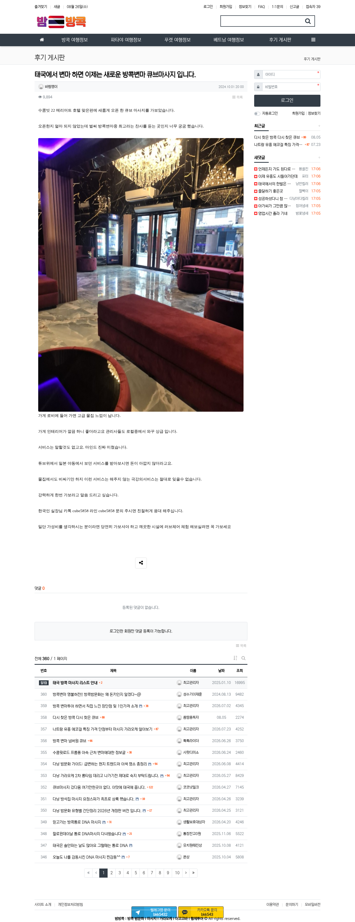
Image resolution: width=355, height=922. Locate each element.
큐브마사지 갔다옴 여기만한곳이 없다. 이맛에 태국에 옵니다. (99, 787)
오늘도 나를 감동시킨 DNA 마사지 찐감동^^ (86, 857)
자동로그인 (270, 113)
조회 (239, 671)
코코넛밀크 (190, 787)
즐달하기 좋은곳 (270, 191)
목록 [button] (239, 97)
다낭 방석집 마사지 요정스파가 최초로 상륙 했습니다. (93, 799)
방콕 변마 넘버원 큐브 (69, 741)
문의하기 (292, 905)
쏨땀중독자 (190, 717)
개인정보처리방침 (70, 905)
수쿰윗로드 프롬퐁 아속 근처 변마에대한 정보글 (89, 752)
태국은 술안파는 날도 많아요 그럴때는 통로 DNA (90, 845)
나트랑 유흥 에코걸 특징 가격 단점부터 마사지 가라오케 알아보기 (102, 729)
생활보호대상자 (193, 822)
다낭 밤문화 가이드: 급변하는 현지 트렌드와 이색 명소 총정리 (100, 764)
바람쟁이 (50, 87)
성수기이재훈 (192, 694)
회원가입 (226, 7)
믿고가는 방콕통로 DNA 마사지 (77, 822)
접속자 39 (313, 7)
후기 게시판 (312, 59)
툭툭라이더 (190, 741)
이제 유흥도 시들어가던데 (277, 176)
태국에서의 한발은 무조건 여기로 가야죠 (275, 184)
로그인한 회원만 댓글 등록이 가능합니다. (141, 631)
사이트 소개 (43, 905)
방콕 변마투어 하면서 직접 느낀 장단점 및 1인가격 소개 (95, 706)
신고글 (294, 7)
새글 (57, 7)
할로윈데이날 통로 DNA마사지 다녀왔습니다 (87, 834)
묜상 (185, 857)
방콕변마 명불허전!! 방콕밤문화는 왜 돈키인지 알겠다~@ (97, 694)
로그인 (208, 7)
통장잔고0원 (191, 834)
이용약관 (272, 905)
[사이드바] (313, 40)
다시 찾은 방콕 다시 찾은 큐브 (75, 717)
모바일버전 (312, 905)
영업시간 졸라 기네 (272, 213)
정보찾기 (245, 7)
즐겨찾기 (41, 7)
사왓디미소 (190, 752)
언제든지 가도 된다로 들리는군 (277, 169)
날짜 (221, 671)
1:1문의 (277, 7)
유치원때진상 (192, 845)
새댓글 (259, 157)
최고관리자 (190, 683)
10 (177, 873)
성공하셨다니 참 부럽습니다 (272, 198)
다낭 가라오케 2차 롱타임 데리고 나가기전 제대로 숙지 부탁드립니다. (106, 776)
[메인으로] (42, 40)
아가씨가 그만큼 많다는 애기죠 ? (275, 206)
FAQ (261, 7)
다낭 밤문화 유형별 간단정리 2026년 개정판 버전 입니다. (97, 811)
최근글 (259, 126)
